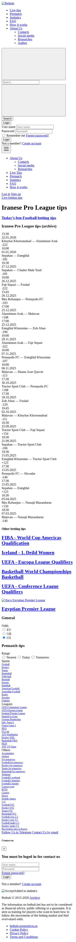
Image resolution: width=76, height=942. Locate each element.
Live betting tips (12, 197)
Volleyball (6, 676)
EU (9, 629)
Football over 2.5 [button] (10, 816)
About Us (16, 28)
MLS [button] (4, 728)
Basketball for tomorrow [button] (13, 771)
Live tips (15, 10)
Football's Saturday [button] (11, 780)
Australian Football (11, 691)
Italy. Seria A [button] (8, 722)
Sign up (16, 194)
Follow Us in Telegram (16, 832)
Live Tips (16, 172)
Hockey (5, 667)
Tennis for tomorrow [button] (11, 768)
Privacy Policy (19, 933)
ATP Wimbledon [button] (10, 734)
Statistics (15, 17)
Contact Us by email (45, 832)
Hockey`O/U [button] (8, 807)
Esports (5, 682)
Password (8, 131)
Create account (31, 143)
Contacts (23, 32)
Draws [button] (5, 795)
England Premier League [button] (13, 713)
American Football (10, 688)
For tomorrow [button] (8, 759)
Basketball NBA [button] (9, 740)
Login (6, 139)
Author (22, 43)
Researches (25, 39)
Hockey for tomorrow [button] (12, 765)
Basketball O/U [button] (9, 813)
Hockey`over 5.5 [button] (10, 819)
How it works (18, 24)
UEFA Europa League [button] (12, 710)
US (9, 638)
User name (8, 127)
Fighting (6, 700)
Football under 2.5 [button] (10, 823)
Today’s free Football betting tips (29, 218)
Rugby (5, 694)
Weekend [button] (6, 774)
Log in (6, 194)
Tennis (5, 670)
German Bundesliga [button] (11, 719)
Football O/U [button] (8, 804)
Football (6, 664)
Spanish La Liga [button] (9, 716)
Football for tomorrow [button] (12, 762)
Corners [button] (5, 792)
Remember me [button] (15, 135)
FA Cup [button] (5, 731)
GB (9, 633)
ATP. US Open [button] (9, 746)
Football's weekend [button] (11, 777)
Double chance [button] (9, 798)
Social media (26, 35)
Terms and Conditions (24, 937)
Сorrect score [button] (8, 786)
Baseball (6, 679)
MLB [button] (4, 743)
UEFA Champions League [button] (14, 707)
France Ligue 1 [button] (9, 725)
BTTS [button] (4, 789)
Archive (35, 897)
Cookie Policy (19, 929)
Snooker (6, 697)
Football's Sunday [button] (10, 783)
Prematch (16, 14)
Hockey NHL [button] (8, 737)
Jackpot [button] (5, 756)
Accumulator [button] (8, 753)
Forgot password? (37, 135)
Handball (6, 685)
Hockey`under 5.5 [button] (10, 826)
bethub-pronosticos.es (23, 926)
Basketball (7, 673)
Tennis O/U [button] (7, 810)
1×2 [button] (3, 801)
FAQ (13, 21)
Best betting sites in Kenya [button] (14, 829)
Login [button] (6, 122)
